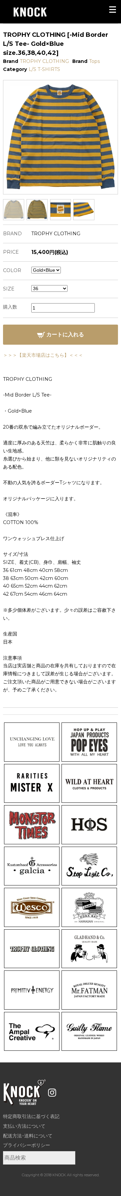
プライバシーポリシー (26, 1145)
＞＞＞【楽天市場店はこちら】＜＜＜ (43, 355)
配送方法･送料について (27, 1136)
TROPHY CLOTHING (44, 61)
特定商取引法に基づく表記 (31, 1116)
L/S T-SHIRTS (44, 69)
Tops (94, 61)
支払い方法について (24, 1126)
